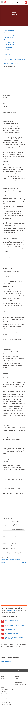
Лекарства (14, 12)
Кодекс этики (4, 691)
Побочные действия (9, 44)
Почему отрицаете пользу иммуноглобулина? (11, 621)
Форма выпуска (8, 52)
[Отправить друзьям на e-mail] (15, 553)
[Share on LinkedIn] (20, 553)
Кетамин (3, 562)
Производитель (8, 54)
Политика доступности (6, 702)
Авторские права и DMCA (6, 698)
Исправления (4, 695)
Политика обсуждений (6, 704)
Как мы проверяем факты (7, 689)
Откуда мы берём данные (7, 693)
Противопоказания (9, 42)
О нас (2, 676)
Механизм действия (9, 37)
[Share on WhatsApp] (8, 553)
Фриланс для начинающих (7, 652)
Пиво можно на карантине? (11, 633)
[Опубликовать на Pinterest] (18, 553)
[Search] (26, 2)
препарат (18, 559)
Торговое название (9, 30)
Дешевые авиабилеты (6, 661)
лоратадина (13, 559)
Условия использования (20, 680)
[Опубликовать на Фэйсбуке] (10, 553)
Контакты (3, 678)
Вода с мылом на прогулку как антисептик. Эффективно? (15, 638)
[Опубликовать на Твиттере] (13, 553)
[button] (20, 2)
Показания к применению (10, 39)
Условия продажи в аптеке (11, 63)
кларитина (8, 559)
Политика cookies (18, 682)
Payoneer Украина (10, 610)
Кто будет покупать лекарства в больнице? (15, 625)
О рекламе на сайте (5, 700)
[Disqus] (14, 583)
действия (4, 559)
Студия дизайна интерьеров (8, 642)
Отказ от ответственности (20, 684)
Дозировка (6, 49)
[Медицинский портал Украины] (9, 2)
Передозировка (8, 47)
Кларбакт (24, 562)
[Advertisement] (14, 78)
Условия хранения (8, 56)
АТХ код (6, 32)
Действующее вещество (10, 35)
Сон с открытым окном (10, 629)
